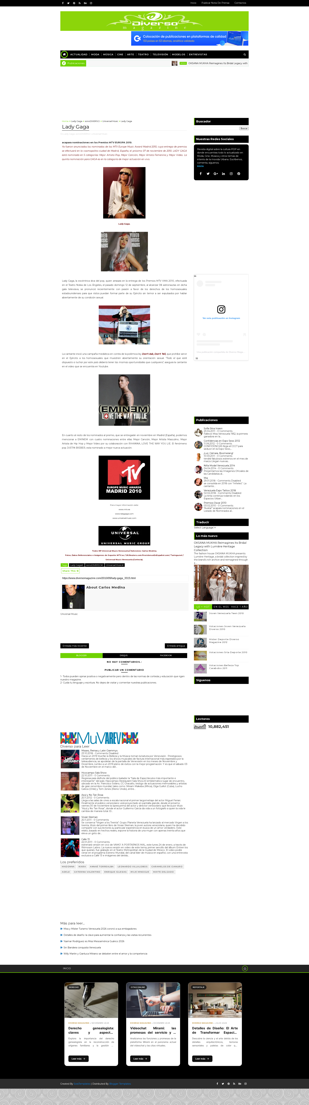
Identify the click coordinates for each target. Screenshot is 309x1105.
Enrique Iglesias (115, 872)
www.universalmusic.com (124, 518)
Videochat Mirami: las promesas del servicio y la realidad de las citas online (153, 1032)
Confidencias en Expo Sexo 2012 (222, 440)
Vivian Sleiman (89, 817)
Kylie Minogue (140, 872)
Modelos (178, 54)
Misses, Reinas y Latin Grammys (99, 750)
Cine (120, 54)
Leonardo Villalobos (133, 866)
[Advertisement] (154, 90)
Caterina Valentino (87, 872)
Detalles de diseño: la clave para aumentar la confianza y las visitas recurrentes (107, 935)
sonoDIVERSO (92, 121)
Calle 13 (85, 839)
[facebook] (62, 3)
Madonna (68, 866)
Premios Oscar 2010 (215, 502)
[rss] (79, 3)
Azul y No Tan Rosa (92, 794)
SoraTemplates (82, 1083)
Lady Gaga (76, 121)
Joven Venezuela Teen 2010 (226, 613)
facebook (166, 655)
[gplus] (215, 173)
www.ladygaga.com (124, 513)
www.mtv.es (124, 509)
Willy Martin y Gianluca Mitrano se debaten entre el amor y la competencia (105, 953)
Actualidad (78, 54)
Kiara (82, 866)
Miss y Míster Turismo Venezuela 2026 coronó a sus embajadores (100, 928)
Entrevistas (198, 54)
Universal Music (110, 121)
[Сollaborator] (189, 38)
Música (108, 54)
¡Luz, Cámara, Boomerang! (218, 453)
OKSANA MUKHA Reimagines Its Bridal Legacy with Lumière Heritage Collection (202, 63)
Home (65, 121)
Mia (206, 478)
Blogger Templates (120, 1083)
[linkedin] (223, 173)
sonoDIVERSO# (94, 565)
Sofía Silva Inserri (213, 428)
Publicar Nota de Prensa (215, 2)
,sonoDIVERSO (83, 134)
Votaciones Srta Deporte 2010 (228, 652)
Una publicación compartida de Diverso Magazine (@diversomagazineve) (234, 352)
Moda (95, 54)
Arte (130, 54)
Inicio (193, 2)
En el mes (221, 606)
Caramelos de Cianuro (167, 866)
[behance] (85, 3)
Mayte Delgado (163, 872)
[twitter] (68, 3)
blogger (81, 655)
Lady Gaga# (76, 565)
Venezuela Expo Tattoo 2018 (220, 490)
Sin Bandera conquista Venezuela (82, 947)
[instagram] (91, 3)
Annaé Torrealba (102, 866)
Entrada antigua (176, 645)
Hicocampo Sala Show (94, 772)
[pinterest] (74, 3)
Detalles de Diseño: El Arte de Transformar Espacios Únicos (215, 1032)
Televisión (160, 54)
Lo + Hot (203, 606)
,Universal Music (99, 134)
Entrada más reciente (75, 645)
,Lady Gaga (69, 134)
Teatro (143, 54)
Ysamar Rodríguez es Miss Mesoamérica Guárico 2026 (94, 941)
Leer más (77, 1058)
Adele (66, 872)
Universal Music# (114, 565)
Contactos (240, 2)
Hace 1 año (239, 606)
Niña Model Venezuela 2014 (219, 465)
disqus (123, 655)
